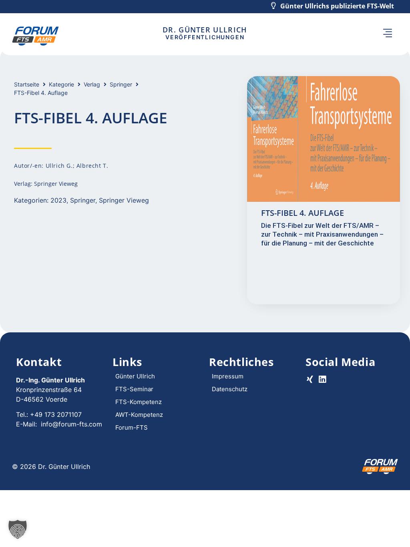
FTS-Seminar (134, 389)
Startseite (26, 84)
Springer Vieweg (124, 200)
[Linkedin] (322, 379)
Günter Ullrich (135, 376)
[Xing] (309, 379)
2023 (58, 200)
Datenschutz (229, 389)
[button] (387, 33)
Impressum (227, 376)
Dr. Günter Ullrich (205, 29)
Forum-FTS (131, 427)
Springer (121, 84)
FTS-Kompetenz (138, 402)
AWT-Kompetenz (139, 414)
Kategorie (61, 84)
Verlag (92, 84)
